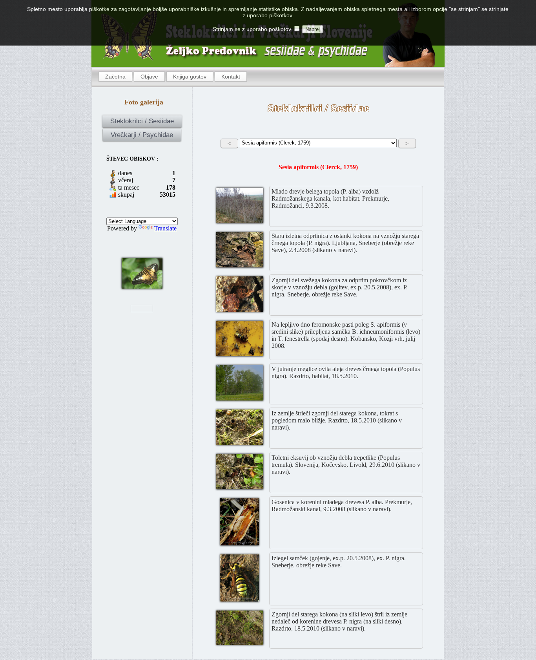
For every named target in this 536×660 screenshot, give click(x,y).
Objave (149, 76)
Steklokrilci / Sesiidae (142, 121)
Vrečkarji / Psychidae (142, 135)
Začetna (115, 76)
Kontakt (230, 76)
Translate (165, 228)
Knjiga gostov (189, 76)
